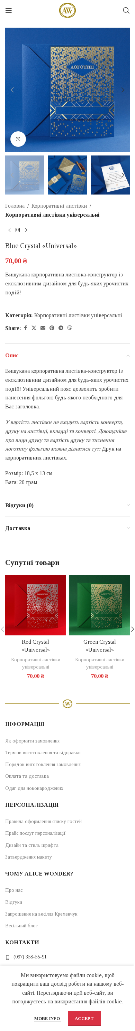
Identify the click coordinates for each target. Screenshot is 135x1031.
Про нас (13, 890)
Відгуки (13, 902)
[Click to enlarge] (18, 139)
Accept (84, 1018)
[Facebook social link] (25, 328)
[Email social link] (42, 328)
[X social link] (33, 328)
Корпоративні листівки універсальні (52, 215)
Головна (15, 206)
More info (47, 1018)
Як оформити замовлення (32, 741)
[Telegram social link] (60, 328)
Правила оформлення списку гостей (43, 821)
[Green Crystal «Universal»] (99, 605)
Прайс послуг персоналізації (35, 833)
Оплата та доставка (27, 776)
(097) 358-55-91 (30, 956)
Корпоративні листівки (59, 206)
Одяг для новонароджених (34, 788)
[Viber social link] (69, 328)
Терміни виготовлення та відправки (43, 752)
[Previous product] (9, 230)
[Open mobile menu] (9, 10)
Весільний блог (21, 925)
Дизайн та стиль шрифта (31, 845)
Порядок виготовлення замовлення (43, 764)
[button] (12, 90)
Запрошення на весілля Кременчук (41, 914)
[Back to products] (18, 230)
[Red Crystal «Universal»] (35, 605)
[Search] (126, 10)
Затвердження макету (28, 857)
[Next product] (26, 230)
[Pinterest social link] (51, 328)
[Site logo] (67, 10)
